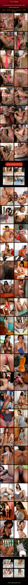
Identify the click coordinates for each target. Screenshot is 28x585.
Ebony (14, 2)
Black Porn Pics (8, 5)
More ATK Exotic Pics (14, 164)
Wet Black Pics (14, 7)
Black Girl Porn (19, 5)
